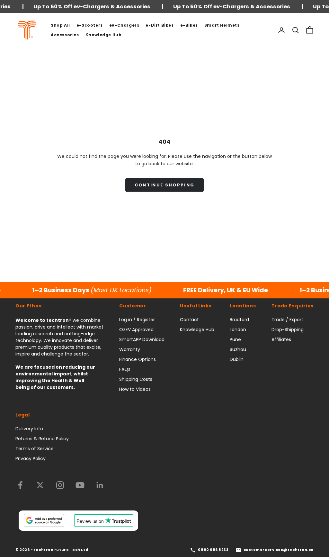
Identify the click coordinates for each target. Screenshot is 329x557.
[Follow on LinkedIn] (100, 485)
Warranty (129, 349)
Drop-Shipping (287, 329)
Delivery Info (29, 428)
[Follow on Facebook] (20, 485)
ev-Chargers (124, 25)
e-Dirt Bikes (159, 25)
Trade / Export (287, 319)
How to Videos (135, 389)
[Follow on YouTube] (80, 485)
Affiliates (281, 339)
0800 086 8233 (213, 549)
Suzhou (238, 349)
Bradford (239, 319)
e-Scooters (89, 25)
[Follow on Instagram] (60, 485)
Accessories (65, 35)
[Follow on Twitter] (40, 485)
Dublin (237, 359)
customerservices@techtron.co (279, 549)
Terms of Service (34, 448)
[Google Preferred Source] (44, 520)
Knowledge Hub (103, 35)
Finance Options (137, 359)
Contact (189, 319)
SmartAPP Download (141, 339)
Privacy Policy (30, 458)
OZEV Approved (136, 329)
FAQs (124, 369)
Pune (235, 339)
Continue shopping (165, 185)
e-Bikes (189, 25)
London (238, 329)
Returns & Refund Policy (42, 438)
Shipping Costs (135, 379)
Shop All (60, 25)
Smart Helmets (222, 25)
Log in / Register (137, 319)
